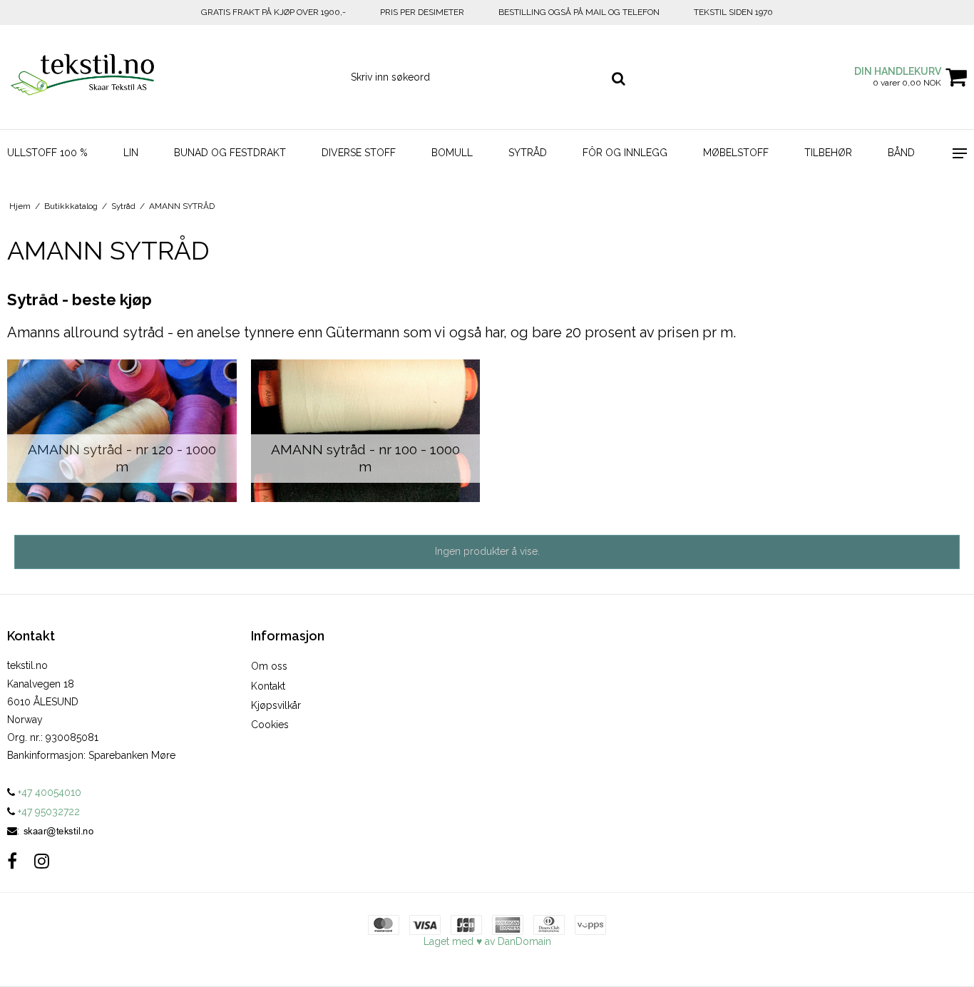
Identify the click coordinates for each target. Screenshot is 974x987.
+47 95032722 (47, 811)
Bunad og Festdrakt (230, 152)
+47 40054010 (48, 792)
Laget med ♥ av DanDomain (487, 941)
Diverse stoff (359, 152)
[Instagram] (41, 861)
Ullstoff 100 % (47, 152)
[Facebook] (12, 861)
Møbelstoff (736, 152)
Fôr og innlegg (625, 152)
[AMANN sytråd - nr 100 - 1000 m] (366, 430)
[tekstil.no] (81, 77)
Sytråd (527, 152)
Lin (130, 152)
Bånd (901, 152)
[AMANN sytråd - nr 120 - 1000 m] (122, 430)
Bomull (452, 152)
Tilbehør (828, 152)
